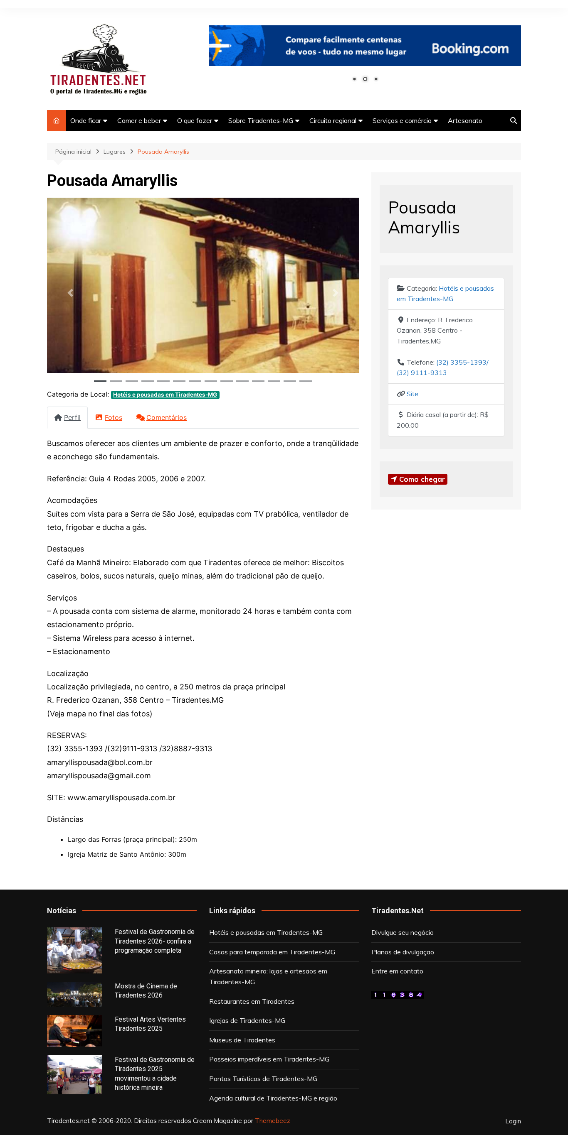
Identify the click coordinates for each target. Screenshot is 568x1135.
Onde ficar (85, 120)
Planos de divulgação (402, 952)
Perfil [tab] (72, 417)
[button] (70, 292)
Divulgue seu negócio (402, 932)
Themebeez (272, 1121)
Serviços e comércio (402, 120)
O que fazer (194, 120)
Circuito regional (332, 120)
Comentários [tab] (166, 417)
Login (513, 1121)
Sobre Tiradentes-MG (260, 120)
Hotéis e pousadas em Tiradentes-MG (165, 394)
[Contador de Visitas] (397, 994)
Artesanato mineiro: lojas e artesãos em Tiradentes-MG (268, 976)
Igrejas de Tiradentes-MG (247, 1020)
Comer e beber (139, 120)
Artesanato (465, 120)
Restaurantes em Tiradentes (251, 1001)
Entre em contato (397, 971)
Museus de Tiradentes (242, 1040)
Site (412, 394)
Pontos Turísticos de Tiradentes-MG (263, 1078)
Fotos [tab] (113, 417)
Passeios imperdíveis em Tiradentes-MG (269, 1059)
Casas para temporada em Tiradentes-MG (272, 952)
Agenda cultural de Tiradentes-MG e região (273, 1098)
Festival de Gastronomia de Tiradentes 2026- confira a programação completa (155, 941)
